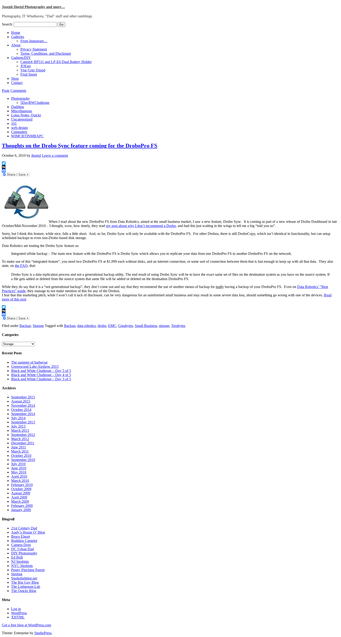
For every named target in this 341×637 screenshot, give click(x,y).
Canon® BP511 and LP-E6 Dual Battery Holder (56, 62)
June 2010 (18, 468)
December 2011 (22, 443)
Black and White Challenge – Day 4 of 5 (41, 375)
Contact (17, 83)
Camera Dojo (21, 545)
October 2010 (21, 456)
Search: (7, 24)
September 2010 (23, 460)
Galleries (17, 37)
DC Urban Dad (22, 549)
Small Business (146, 326)
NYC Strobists (22, 566)
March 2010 (20, 481)
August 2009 (20, 493)
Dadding (17, 107)
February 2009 (22, 506)
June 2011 (18, 447)
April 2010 (19, 476)
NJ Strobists (20, 561)
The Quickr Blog (23, 591)
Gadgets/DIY (21, 58)
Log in (16, 609)
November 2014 (23, 405)
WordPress (19, 613)
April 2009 (19, 497)
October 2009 (21, 489)
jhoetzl (36, 155)
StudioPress (42, 633)
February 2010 (22, 485)
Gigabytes (125, 326)
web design (19, 128)
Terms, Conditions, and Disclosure (45, 53)
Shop (15, 78)
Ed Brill (17, 557)
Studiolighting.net (24, 578)
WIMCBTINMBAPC (27, 136)
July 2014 (18, 418)
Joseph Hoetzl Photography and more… (33, 7)
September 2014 (23, 414)
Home (15, 33)
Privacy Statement (33, 49)
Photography (20, 98)
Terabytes (178, 326)
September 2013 (23, 422)
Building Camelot (24, 541)
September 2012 (23, 435)
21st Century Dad (24, 528)
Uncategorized (21, 119)
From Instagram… (33, 41)
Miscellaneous (21, 111)
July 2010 (18, 464)
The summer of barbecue (29, 362)
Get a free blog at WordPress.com (26, 625)
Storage (38, 326)
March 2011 (20, 451)
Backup (25, 326)
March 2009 (20, 501)
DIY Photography (24, 553)
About (15, 45)
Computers (19, 132)
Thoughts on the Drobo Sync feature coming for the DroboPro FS (79, 146)
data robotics (86, 326)
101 (14, 123)
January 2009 (21, 510)
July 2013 (18, 426)
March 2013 (20, 430)
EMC (112, 326)
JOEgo (25, 66)
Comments (18, 91)
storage (164, 326)
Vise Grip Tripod (32, 70)
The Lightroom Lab (25, 587)
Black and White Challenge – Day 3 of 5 (41, 379)
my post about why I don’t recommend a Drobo (141, 226)
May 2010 (18, 472)
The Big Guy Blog (25, 582)
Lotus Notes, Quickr (26, 115)
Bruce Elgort (20, 536)
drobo (102, 326)
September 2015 (23, 397)
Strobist (16, 574)
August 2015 (20, 401)
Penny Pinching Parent (28, 570)
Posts (6, 91)
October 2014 (21, 410)
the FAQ (21, 266)
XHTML (18, 617)
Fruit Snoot (28, 74)
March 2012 (20, 439)
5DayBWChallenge (34, 103)
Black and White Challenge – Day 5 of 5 (41, 371)
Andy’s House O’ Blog (28, 532)
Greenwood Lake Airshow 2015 (35, 366)
